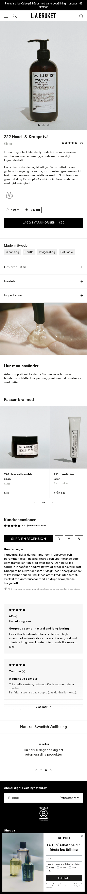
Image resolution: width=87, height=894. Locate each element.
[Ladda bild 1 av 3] (38, 125)
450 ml (15, 210)
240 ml (35, 210)
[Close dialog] (81, 836)
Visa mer (41, 706)
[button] (6, 15)
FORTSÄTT (64, 878)
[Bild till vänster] (34, 502)
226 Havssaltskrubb (18, 474)
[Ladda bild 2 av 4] (41, 770)
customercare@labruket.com (43, 759)
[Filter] (69, 538)
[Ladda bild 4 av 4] (50, 770)
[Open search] (59, 538)
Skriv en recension (28, 539)
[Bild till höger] (52, 502)
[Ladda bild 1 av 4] (36, 770)
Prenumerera (69, 798)
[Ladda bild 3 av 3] (48, 125)
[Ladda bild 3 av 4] (46, 770)
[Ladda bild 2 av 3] (43, 125)
